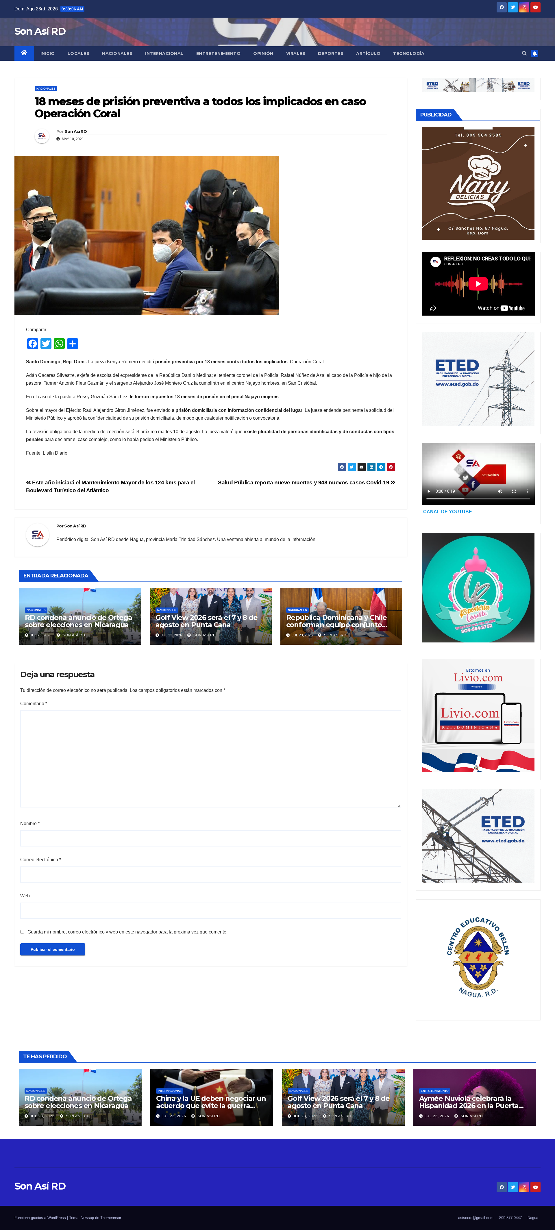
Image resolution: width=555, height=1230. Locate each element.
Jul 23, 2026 (42, 1116)
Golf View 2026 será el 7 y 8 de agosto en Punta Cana (207, 621)
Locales (79, 53)
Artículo (368, 53)
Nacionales (117, 53)
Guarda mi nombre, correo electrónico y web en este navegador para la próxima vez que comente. (127, 931)
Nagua (533, 1218)
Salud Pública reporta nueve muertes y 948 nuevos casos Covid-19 (304, 482)
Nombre (30, 823)
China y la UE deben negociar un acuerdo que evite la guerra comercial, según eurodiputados (211, 1105)
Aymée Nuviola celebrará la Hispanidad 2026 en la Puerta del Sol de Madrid (468, 1105)
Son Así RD (39, 31)
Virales (296, 53)
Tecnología (408, 53)
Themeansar (110, 1218)
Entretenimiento (218, 53)
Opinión (263, 53)
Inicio (47, 53)
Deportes (330, 53)
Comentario (33, 703)
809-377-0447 (510, 1218)
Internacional (164, 53)
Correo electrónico (40, 859)
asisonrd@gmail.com (475, 1218)
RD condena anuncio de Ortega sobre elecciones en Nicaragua (78, 621)
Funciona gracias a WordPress (40, 1218)
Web (25, 895)
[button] (524, 53)
